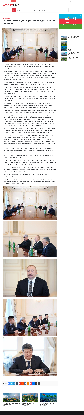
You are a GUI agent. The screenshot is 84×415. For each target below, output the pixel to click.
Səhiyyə (33, 10)
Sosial (24, 10)
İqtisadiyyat (19, 10)
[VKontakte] (25, 383)
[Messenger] (33, 383)
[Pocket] (31, 383)
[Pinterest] (20, 383)
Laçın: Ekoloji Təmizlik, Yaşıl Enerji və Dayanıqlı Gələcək (29, 404)
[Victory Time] (10, 5)
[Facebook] (9, 383)
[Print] (39, 383)
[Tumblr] (17, 383)
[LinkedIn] (14, 383)
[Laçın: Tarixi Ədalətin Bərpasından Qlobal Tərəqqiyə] (48, 397)
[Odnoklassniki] (28, 383)
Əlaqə (81, 412)
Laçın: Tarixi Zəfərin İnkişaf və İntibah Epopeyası (74, 53)
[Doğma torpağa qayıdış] (64, 59)
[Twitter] (11, 383)
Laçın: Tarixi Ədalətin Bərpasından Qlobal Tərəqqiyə (47, 404)
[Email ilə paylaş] (36, 383)
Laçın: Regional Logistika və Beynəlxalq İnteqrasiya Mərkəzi (11, 404)
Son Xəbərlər (70, 32)
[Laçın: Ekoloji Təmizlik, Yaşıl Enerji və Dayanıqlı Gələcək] (30, 397)
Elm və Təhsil (28, 10)
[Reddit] (22, 383)
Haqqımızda (77, 412)
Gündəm (9, 10)
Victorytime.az (7, 412)
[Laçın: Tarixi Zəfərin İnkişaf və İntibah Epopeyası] (64, 54)
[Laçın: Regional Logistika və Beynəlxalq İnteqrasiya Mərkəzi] (11, 397)
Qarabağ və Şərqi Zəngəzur (41, 10)
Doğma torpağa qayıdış (73, 57)
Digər (49, 10)
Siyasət (14, 10)
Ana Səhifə (4, 10)
